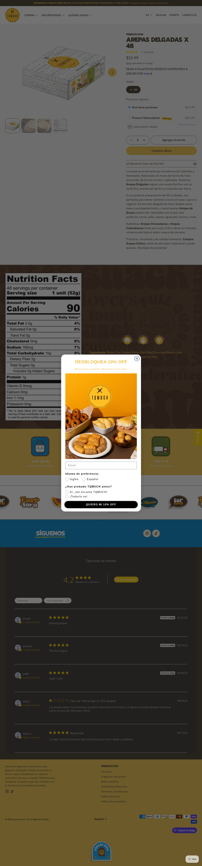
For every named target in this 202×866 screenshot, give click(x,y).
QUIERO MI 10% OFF (101, 504)
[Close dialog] (137, 358)
